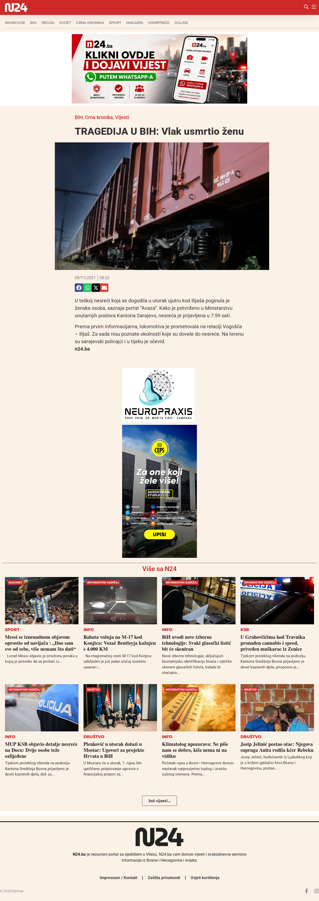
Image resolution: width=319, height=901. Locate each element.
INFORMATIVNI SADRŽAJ (103, 582)
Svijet (65, 22)
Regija (48, 22)
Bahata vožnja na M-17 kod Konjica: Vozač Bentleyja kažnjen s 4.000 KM (119, 642)
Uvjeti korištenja (205, 877)
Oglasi (181, 22)
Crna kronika (90, 22)
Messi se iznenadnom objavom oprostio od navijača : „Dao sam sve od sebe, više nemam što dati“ (40, 642)
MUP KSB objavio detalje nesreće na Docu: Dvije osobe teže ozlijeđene (41, 750)
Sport (115, 22)
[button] (79, 287)
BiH (33, 22)
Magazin (134, 22)
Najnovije (15, 22)
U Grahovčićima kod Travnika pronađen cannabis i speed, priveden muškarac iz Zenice (272, 642)
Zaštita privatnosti (164, 877)
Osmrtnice (158, 22)
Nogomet (15, 582)
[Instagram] (316, 891)
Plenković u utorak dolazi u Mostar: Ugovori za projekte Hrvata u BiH (113, 750)
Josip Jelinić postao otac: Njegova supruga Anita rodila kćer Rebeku (277, 747)
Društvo (93, 689)
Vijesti (122, 117)
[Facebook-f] (306, 891)
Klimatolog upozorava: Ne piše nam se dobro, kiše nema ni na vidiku (195, 750)
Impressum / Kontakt (118, 877)
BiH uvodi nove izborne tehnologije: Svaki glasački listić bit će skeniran (196, 642)
